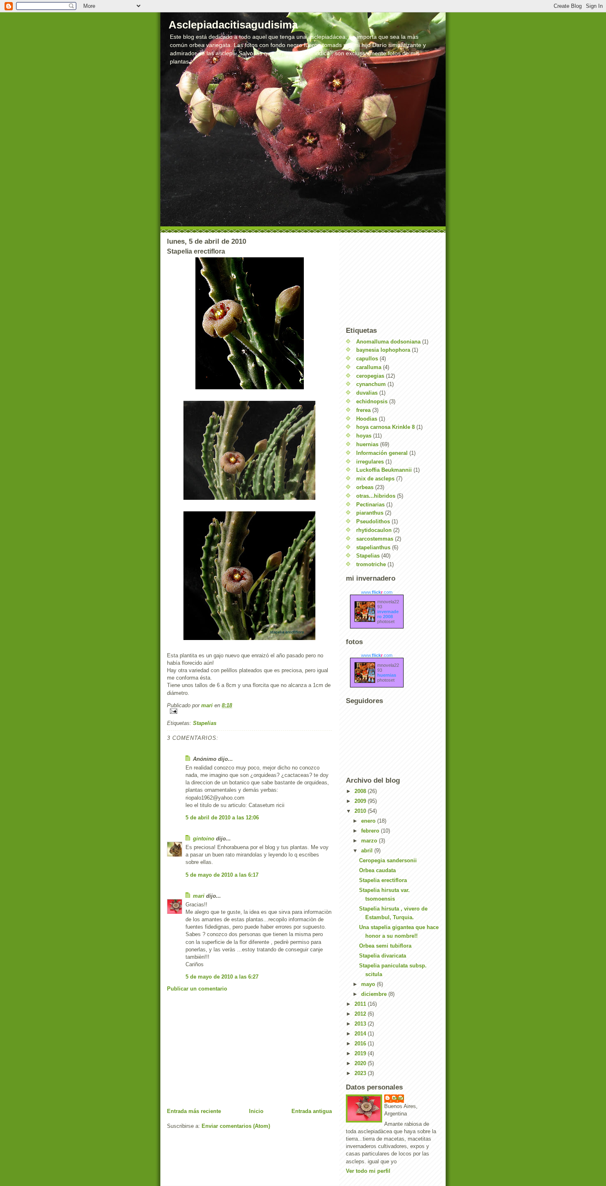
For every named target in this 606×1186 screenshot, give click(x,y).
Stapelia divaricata (382, 956)
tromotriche (371, 564)
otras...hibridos (375, 496)
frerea (363, 410)
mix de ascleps (375, 478)
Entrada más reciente (194, 1111)
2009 (361, 801)
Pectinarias (370, 504)
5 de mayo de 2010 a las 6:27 (222, 977)
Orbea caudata (377, 870)
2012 (361, 1014)
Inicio (256, 1111)
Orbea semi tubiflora (385, 946)
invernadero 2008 (388, 614)
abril (367, 850)
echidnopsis (372, 401)
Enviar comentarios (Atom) (236, 1126)
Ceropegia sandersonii (388, 860)
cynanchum (371, 384)
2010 (361, 811)
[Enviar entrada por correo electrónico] (249, 711)
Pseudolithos (373, 521)
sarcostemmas (374, 539)
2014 (361, 1034)
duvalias (367, 393)
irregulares (370, 462)
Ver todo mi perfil (368, 1171)
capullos (367, 358)
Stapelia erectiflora (383, 880)
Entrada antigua (311, 1111)
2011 (361, 1004)
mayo (369, 984)
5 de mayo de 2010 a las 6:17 (222, 875)
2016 (361, 1043)
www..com (376, 592)
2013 (361, 1024)
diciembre (374, 994)
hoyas (363, 436)
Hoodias (366, 419)
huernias (367, 444)
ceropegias (370, 376)
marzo (370, 841)
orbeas (364, 487)
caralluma (368, 367)
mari (198, 896)
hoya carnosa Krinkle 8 (385, 427)
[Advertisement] (229, 1049)
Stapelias (204, 723)
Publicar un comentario (197, 989)
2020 (361, 1063)
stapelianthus (373, 547)
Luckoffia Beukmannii (384, 470)
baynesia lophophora (383, 350)
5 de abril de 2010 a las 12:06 (222, 817)
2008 (361, 791)
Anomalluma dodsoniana (388, 342)
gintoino (203, 838)
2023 (361, 1073)
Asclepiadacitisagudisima (233, 25)
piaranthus (369, 513)
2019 (361, 1053)
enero (369, 821)
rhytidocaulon (374, 530)
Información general (382, 453)
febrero (371, 831)
